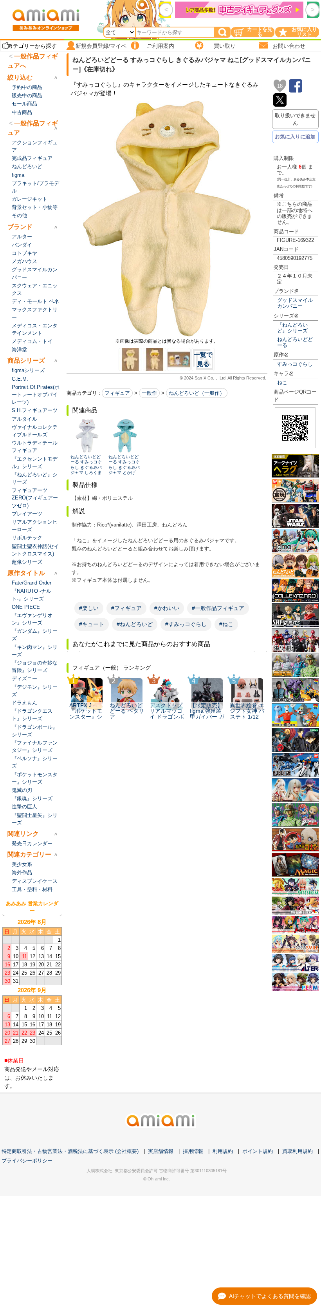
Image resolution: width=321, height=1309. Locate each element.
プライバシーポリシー (27, 1161)
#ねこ (226, 624)
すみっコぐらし (295, 364)
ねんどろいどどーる (295, 342)
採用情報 (193, 1151)
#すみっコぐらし (186, 624)
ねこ (282, 382)
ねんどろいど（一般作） (197, 393)
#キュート (91, 624)
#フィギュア (126, 608)
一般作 (149, 393)
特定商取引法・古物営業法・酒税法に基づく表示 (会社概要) (70, 1151)
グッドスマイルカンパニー (295, 303)
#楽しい (89, 608)
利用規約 (223, 1151)
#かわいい (166, 608)
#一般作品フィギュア (218, 608)
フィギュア (117, 393)
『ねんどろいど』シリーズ (292, 328)
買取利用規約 (297, 1151)
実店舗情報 (160, 1151)
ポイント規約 (257, 1151)
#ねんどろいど (135, 624)
